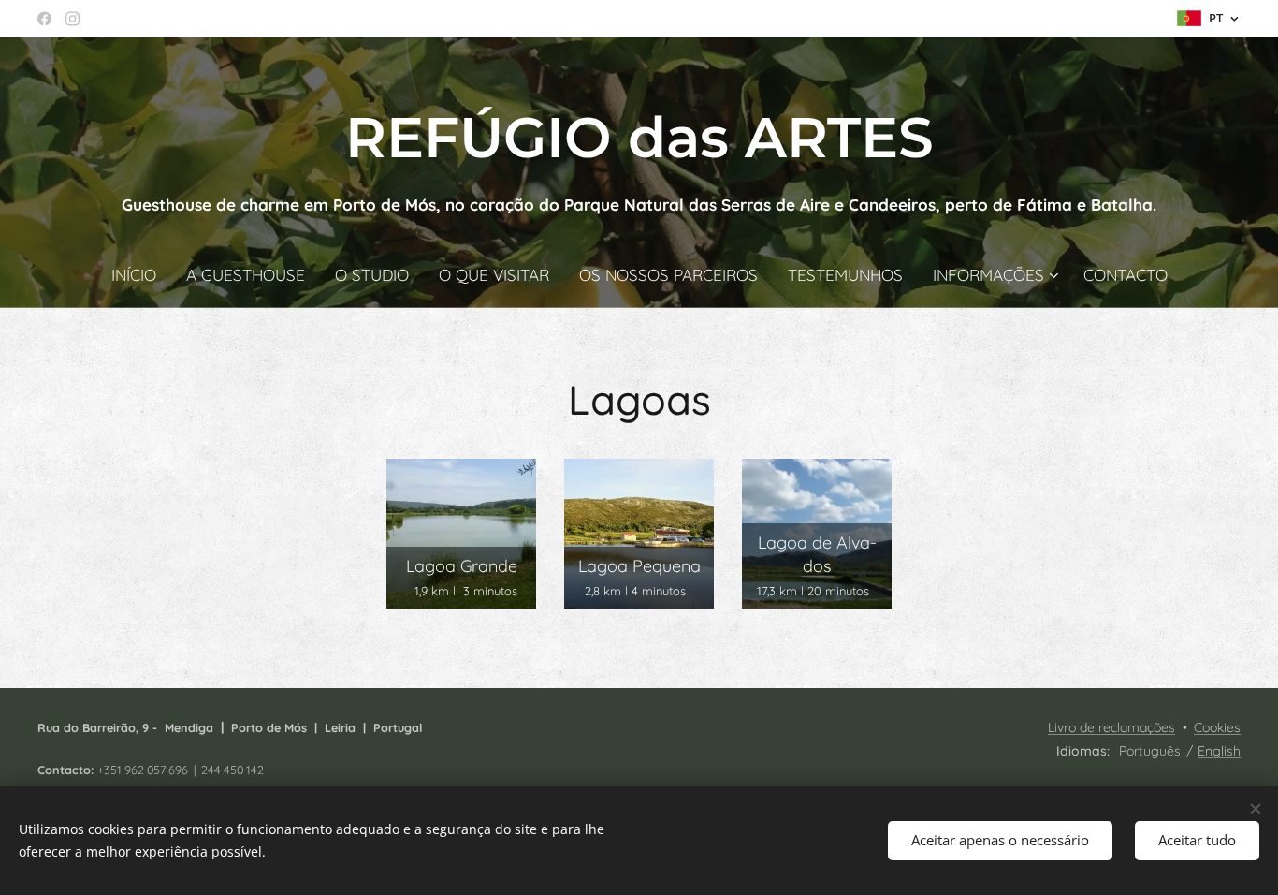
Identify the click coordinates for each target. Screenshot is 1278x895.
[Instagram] (72, 19)
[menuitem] (141, 275)
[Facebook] (44, 19)
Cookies (1217, 727)
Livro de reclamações (1111, 727)
